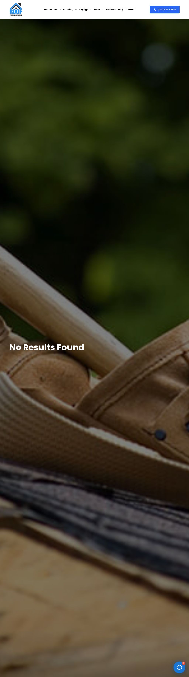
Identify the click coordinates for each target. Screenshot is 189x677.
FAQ (120, 9)
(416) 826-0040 (166, 9)
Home (48, 9)
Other (96, 9)
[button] (179, 667)
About (57, 9)
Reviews (111, 9)
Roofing (68, 9)
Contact (130, 9)
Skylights (85, 9)
